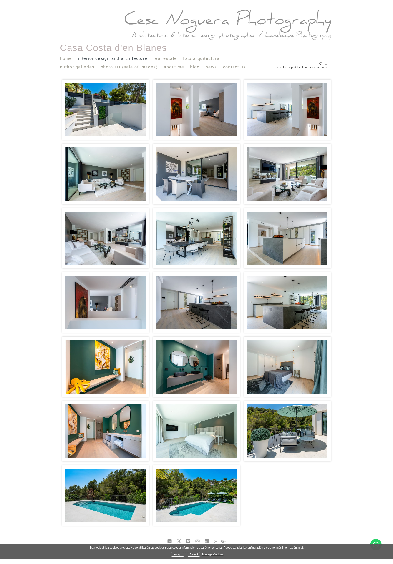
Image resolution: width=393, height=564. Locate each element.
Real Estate (165, 58)
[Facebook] (169, 541)
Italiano (303, 67)
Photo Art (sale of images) (129, 67)
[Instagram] (197, 541)
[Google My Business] (223, 541)
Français (314, 67)
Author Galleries (77, 67)
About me (174, 67)
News (211, 67)
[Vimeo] (188, 541)
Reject (194, 554)
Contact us (234, 67)
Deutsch (326, 67)
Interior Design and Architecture (112, 58)
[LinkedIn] (206, 541)
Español (293, 67)
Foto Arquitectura (201, 58)
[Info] (320, 63)
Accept (177, 554)
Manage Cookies (212, 554)
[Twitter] (178, 541)
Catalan (282, 67)
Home (66, 58)
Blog (194, 67)
